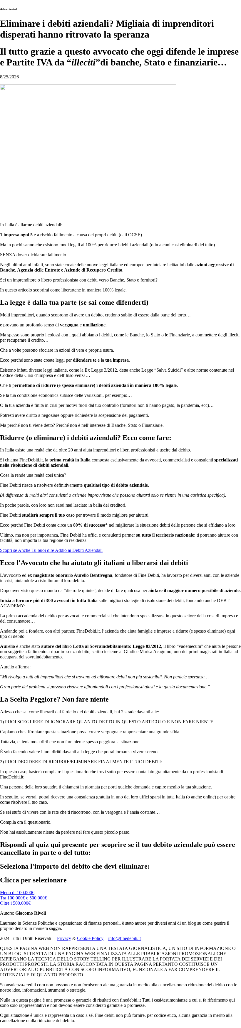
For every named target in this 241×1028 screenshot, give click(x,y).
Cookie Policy (90, 938)
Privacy (64, 938)
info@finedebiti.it (124, 938)
